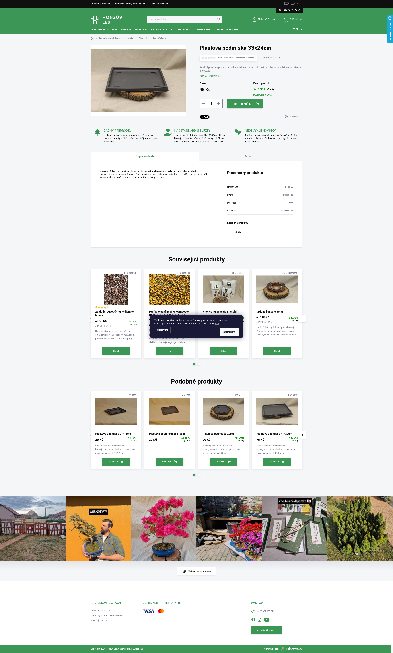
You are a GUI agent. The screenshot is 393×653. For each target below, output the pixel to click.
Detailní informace (209, 76)
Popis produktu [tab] (145, 156)
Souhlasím (229, 331)
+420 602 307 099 (265, 611)
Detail (116, 351)
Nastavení (162, 329)
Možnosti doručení (263, 95)
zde (217, 323)
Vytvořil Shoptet (271, 649)
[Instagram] (259, 619)
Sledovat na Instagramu (199, 571)
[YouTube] (266, 619)
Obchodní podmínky (100, 3)
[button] (194, 364)
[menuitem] (104, 29)
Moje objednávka (160, 3)
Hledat (218, 19)
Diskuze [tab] (249, 156)
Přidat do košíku (241, 104)
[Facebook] (253, 619)
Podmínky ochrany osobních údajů (130, 3)
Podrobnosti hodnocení (244, 58)
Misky (238, 231)
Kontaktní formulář (266, 630)
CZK (293, 3)
